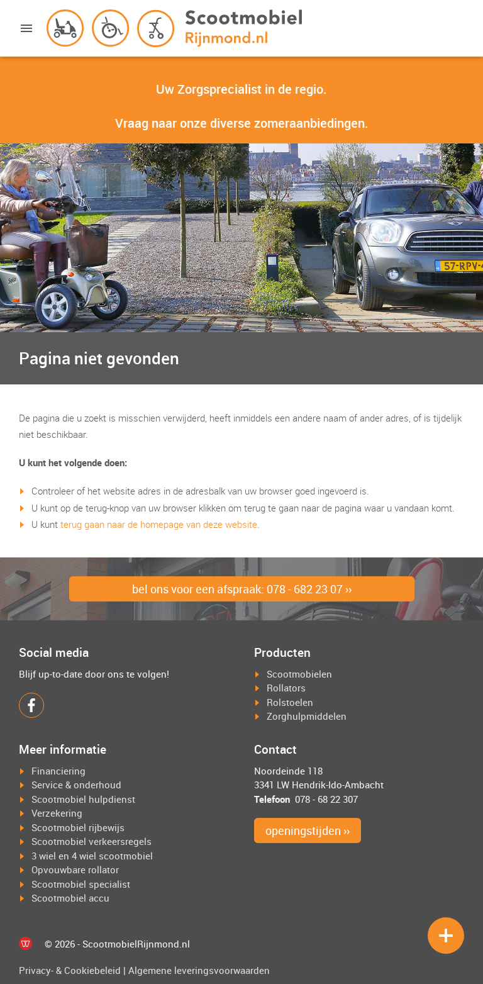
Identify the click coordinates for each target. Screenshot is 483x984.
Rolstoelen (290, 702)
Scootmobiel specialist (80, 884)
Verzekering (56, 813)
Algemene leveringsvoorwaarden (199, 970)
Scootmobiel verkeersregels (91, 841)
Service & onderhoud (76, 784)
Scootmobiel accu (70, 898)
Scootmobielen (299, 674)
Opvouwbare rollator (75, 869)
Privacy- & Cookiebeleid (70, 970)
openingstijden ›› (307, 830)
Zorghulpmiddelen (307, 716)
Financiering (58, 770)
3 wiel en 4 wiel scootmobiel (92, 855)
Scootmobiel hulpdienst (83, 799)
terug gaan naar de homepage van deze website (158, 524)
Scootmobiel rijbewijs (78, 827)
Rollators (286, 687)
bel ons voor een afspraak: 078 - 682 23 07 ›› (242, 588)
